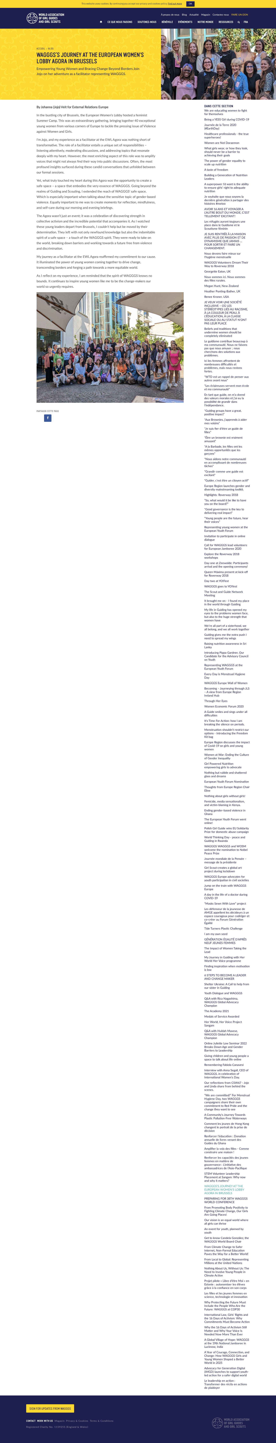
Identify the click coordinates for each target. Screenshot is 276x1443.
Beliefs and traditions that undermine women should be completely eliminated (222, 332)
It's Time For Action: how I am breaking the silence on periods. (224, 723)
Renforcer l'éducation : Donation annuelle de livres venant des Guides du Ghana (225, 1140)
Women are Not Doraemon (221, 143)
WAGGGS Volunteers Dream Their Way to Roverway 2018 (226, 264)
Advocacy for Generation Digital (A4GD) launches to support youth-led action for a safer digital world (226, 1372)
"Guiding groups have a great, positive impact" (222, 412)
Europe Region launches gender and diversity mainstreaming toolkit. (227, 488)
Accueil (41, 49)
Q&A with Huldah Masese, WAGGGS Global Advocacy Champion (221, 1035)
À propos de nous (170, 15)
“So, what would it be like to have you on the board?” (225, 502)
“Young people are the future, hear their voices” (226, 520)
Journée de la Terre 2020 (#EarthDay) (220, 127)
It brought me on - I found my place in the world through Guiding (226, 603)
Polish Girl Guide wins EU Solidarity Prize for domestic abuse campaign (226, 830)
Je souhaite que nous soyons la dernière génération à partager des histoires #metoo (226, 200)
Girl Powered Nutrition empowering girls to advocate (223, 765)
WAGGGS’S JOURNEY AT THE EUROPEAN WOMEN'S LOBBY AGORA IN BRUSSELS (224, 1190)
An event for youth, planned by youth (224, 1231)
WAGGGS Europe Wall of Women (225, 683)
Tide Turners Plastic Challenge (223, 928)
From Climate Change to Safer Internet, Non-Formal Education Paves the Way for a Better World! (226, 1251)
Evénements (185, 22)
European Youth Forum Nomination (226, 781)
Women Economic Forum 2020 (224, 706)
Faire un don (239, 15)
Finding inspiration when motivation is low (227, 968)
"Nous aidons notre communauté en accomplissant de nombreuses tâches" (225, 463)
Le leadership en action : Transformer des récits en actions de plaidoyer (225, 1384)
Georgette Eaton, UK (217, 271)
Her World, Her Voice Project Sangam (223, 1024)
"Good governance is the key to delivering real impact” (224, 511)
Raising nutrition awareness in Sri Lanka (225, 645)
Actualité (194, 15)
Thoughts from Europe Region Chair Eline (227, 789)
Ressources (226, 22)
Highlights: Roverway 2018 (221, 495)
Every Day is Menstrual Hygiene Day (224, 676)
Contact (31, 1421)
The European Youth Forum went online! (225, 821)
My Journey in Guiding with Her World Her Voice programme (224, 959)
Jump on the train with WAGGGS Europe (225, 887)
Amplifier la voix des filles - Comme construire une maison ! (226, 1150)
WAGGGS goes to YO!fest (220, 586)
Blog (184, 15)
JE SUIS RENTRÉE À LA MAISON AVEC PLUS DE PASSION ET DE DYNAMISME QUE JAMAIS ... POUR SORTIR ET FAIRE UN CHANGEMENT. (225, 241)
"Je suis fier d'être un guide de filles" (223, 430)
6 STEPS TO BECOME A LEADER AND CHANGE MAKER (225, 977)
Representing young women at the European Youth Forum (226, 529)
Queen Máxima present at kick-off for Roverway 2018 (226, 574)
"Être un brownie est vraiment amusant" (223, 439)
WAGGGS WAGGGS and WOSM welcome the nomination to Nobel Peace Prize (226, 850)
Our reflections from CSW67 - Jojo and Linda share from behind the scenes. (226, 1086)
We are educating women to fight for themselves (225, 112)
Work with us (45, 1421)
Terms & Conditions (102, 1421)
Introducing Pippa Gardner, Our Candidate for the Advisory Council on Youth (226, 656)
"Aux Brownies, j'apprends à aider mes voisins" (225, 421)
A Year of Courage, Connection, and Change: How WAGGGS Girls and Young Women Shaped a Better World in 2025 (226, 1357)
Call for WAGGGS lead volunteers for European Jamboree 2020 (225, 547)
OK (190, 4)
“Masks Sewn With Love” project (225, 903)
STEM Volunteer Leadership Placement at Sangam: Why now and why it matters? (224, 1177)
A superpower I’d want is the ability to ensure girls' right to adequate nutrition (226, 188)
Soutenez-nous (147, 22)
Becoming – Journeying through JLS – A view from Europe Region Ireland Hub (226, 692)
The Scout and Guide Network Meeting (223, 594)
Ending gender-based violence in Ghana (224, 812)
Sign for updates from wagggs (50, 1408)
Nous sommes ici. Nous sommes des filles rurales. (224, 279)
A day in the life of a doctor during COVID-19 (225, 896)
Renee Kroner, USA (216, 297)
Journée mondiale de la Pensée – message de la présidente (225, 861)
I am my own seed (215, 934)
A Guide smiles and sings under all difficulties (225, 714)
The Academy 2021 (216, 1011)
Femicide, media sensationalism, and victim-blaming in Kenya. (224, 803)
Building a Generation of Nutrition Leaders (225, 177)
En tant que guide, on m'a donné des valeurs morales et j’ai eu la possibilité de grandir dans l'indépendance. (224, 400)
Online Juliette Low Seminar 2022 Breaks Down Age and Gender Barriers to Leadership (225, 1047)
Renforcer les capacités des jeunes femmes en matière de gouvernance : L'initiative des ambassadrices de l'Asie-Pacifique (226, 1163)
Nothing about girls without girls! (224, 796)
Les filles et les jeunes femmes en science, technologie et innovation (225, 1295)
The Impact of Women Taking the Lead (225, 950)
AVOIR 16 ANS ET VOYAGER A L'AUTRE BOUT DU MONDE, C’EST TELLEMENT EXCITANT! (226, 213)
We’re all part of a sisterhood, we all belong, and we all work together (226, 628)
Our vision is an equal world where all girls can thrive (226, 1222)
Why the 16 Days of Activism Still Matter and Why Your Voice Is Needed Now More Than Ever (225, 1331)
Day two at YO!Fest (216, 581)
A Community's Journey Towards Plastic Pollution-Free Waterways (225, 1117)
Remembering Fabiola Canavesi (224, 1065)
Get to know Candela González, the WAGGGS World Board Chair (226, 1240)
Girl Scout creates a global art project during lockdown (223, 869)
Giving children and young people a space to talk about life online (226, 1058)
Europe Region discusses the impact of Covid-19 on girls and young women (227, 746)
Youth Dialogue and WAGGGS (223, 993)
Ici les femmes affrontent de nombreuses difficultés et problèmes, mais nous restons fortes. (223, 366)
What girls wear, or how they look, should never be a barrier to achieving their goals (226, 152)
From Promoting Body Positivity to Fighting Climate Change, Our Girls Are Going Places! (226, 1211)
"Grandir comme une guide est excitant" (223, 473)
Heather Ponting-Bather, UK (222, 291)
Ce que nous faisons (119, 22)
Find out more (175, 4)
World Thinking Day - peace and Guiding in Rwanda (224, 839)
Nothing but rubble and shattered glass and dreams (225, 774)
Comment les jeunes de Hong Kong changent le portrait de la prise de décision (226, 1127)
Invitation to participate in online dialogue (224, 538)
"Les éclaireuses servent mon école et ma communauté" (226, 388)
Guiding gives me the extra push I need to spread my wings (225, 636)
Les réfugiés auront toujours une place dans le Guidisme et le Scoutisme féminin (224, 225)
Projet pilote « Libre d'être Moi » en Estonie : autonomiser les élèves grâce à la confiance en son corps (226, 1285)
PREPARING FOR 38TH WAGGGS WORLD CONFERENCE (226, 1200)
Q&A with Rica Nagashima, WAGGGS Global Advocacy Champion (221, 1002)
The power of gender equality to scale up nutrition (224, 163)
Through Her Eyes (215, 701)
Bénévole (167, 22)
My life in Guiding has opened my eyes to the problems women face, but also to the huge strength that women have (226, 615)
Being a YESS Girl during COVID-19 (226, 119)
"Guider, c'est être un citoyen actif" (226, 480)
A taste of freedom (216, 169)
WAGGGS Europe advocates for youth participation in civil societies (226, 878)
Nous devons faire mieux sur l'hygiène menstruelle (222, 255)
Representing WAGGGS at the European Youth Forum (223, 667)
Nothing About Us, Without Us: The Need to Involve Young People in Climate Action (226, 1272)
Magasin (205, 15)
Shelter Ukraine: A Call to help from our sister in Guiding (226, 986)
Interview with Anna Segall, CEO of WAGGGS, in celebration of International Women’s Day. (226, 1074)
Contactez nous (221, 15)
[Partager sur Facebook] (47, 418)
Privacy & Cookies (77, 1421)
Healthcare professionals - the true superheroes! (226, 136)
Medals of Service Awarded (221, 1016)
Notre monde (205, 22)
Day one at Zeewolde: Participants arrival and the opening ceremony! (226, 565)
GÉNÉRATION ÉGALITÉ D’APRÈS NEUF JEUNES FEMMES (225, 941)
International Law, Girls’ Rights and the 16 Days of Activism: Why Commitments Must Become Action (227, 1318)
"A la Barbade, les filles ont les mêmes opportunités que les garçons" (223, 450)
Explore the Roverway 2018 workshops (221, 556)
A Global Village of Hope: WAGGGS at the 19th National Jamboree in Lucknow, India (226, 1343)
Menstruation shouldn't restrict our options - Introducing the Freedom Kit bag (226, 733)
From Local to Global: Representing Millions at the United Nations (226, 1261)
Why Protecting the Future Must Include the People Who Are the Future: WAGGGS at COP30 (225, 1306)
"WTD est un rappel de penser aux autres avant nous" (226, 379)
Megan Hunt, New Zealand (221, 286)
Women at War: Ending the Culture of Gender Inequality (226, 757)
